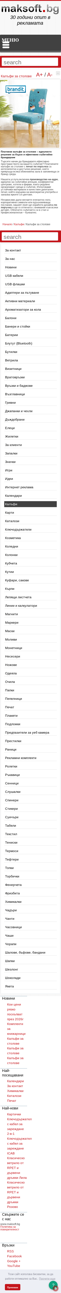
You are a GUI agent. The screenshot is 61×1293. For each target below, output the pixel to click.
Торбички (12, 876)
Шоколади (13, 978)
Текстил (11, 834)
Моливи (11, 639)
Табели (10, 825)
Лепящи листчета (18, 597)
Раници (10, 749)
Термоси (11, 851)
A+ (39, 75)
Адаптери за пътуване (22, 292)
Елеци (10, 428)
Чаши (9, 935)
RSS (10, 1251)
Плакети (11, 715)
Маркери (11, 622)
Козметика (13, 538)
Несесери (12, 656)
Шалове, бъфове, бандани (25, 952)
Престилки (13, 741)
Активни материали (20, 301)
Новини (11, 267)
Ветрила (11, 360)
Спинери (11, 800)
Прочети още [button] (47, 1278)
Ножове (11, 665)
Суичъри (11, 817)
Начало (7, 224)
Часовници (13, 927)
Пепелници (13, 698)
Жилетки (11, 436)
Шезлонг (11, 969)
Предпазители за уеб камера (27, 732)
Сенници (12, 783)
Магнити (11, 614)
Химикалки (13, 902)
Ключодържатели (18, 529)
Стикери (11, 808)
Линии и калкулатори (21, 605)
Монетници (13, 648)
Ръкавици (12, 775)
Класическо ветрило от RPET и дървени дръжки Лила (17, 1167)
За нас (10, 259)
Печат (9, 707)
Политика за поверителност (9, 1228)
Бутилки (11, 352)
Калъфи (11, 504)
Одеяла (11, 673)
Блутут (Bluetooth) (18, 343)
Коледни (11, 546)
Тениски (11, 842)
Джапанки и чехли (19, 411)
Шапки (10, 961)
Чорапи (10, 944)
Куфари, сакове (17, 580)
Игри (8, 470)
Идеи (9, 479)
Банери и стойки (17, 326)
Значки (10, 462)
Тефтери (12, 859)
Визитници (13, 369)
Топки (9, 868)
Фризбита (12, 893)
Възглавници (15, 394)
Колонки (11, 555)
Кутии (9, 572)
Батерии (11, 335)
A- (50, 75)
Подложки (12, 724)
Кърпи (9, 588)
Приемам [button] (12, 1287)
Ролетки (11, 766)
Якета (9, 986)
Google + (14, 1261)
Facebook (14, 1256)
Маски (10, 631)
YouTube (13, 1266)
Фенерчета (13, 885)
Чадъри (11, 910)
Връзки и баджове (19, 385)
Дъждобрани (15, 419)
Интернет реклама (19, 487)
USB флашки (15, 284)
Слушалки (13, 792)
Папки (9, 690)
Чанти (9, 918)
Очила (10, 682)
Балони (10, 318)
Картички (14, 1114)
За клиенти (13, 445)
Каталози (12, 521)
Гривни (10, 402)
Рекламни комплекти (20, 758)
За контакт (13, 250)
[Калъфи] (58, 73)
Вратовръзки (15, 377)
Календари (13, 495)
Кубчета (11, 563)
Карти (9, 512)
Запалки (11, 453)
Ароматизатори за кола (23, 309)
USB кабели (14, 275)
